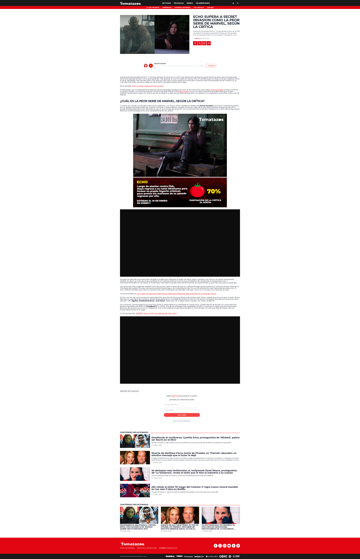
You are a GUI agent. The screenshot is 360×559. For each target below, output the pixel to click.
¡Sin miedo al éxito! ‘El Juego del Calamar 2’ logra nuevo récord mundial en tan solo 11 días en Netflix (195, 488)
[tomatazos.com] (146, 66)
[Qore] (223, 556)
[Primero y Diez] (230, 556)
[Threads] (238, 546)
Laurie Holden (217, 90)
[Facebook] (216, 546)
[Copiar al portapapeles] (209, 43)
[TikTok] (234, 546)
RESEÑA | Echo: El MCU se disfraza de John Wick (156, 313)
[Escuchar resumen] (151, 66)
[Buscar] (238, 3)
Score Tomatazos (127, 548)
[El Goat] (236, 556)
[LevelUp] (170, 556)
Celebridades (203, 3)
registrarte (175, 396)
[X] (220, 546)
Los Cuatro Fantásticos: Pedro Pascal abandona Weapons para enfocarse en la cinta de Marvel (176, 294)
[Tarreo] (179, 556)
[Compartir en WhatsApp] (204, 43)
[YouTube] (229, 546)
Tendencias (167, 7)
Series (190, 3)
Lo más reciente (152, 7)
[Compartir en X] (200, 43)
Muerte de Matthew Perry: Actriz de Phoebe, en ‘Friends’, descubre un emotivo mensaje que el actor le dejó (194, 454)
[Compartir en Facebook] (195, 43)
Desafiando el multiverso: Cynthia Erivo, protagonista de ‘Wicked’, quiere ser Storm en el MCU (196, 438)
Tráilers (210, 7)
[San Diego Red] (212, 556)
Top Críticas (199, 7)
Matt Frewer (183, 91)
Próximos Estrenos (182, 7)
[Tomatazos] (130, 3)
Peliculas (179, 3)
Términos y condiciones (147, 548)
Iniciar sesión (182, 415)
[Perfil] (233, 3)
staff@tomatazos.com (168, 548)
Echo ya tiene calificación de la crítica (148, 86)
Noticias (166, 3)
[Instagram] (224, 546)
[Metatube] (199, 556)
